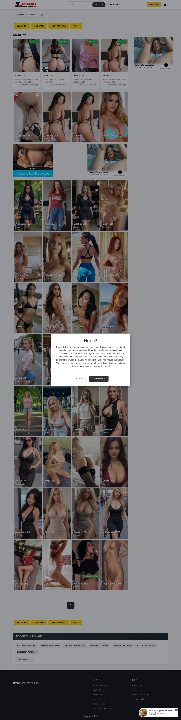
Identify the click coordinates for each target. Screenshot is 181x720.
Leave (81, 379)
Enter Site (99, 379)
